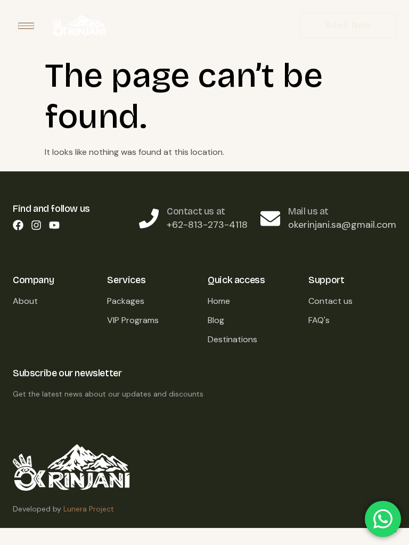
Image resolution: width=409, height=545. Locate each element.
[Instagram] (36, 225)
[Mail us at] (270, 218)
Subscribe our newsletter (67, 373)
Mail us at (308, 211)
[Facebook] (18, 225)
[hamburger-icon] (26, 25)
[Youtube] (54, 225)
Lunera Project (88, 509)
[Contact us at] (149, 218)
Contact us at (196, 211)
